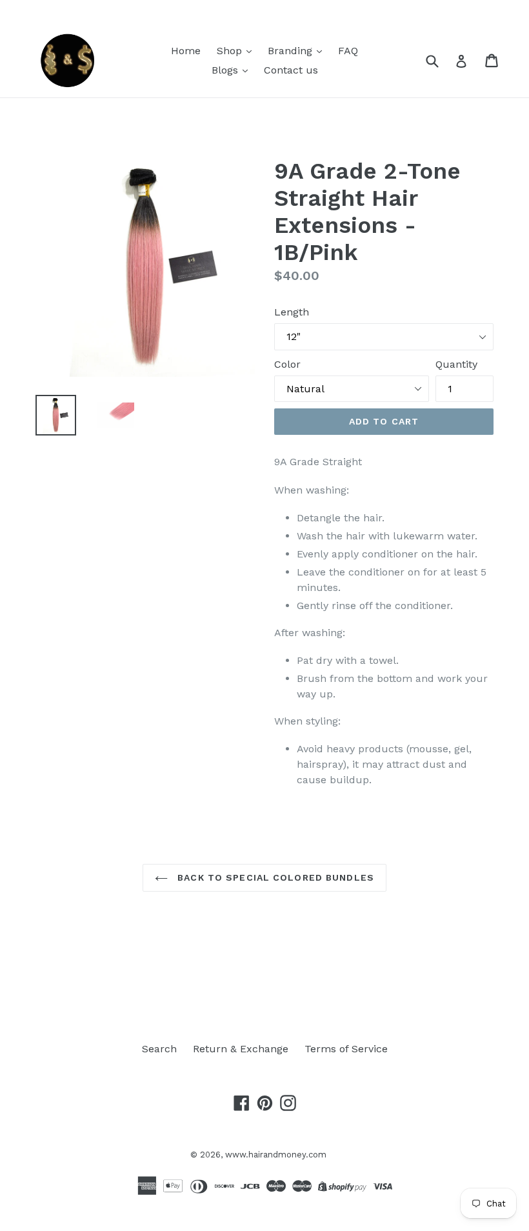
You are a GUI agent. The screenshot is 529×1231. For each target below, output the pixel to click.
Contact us (291, 70)
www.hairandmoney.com (275, 1154)
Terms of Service (346, 1049)
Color (287, 364)
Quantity (456, 364)
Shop (231, 51)
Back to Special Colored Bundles (274, 877)
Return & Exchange (240, 1049)
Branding (291, 51)
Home (186, 51)
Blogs (226, 70)
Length (291, 312)
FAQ (348, 51)
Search (159, 1049)
